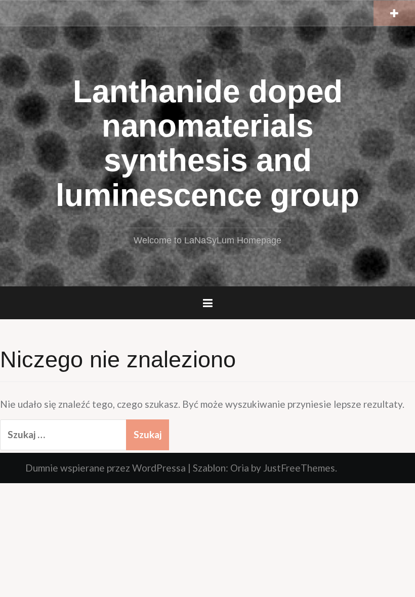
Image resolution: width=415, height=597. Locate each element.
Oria (239, 468)
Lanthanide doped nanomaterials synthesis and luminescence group (207, 143)
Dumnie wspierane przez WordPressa (105, 468)
